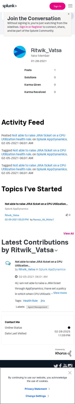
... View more (59, 293)
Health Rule (30, 300)
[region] (37, 385)
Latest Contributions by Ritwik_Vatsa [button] (34, 246)
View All (68, 233)
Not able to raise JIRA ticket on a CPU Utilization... (36, 204)
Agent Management (37, 307)
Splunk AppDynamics (52, 139)
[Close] (70, 372)
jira (43, 300)
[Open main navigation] (70, 5)
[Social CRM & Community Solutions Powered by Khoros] (63, 352)
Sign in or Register (31, 27)
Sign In (57, 6)
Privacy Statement (36, 388)
